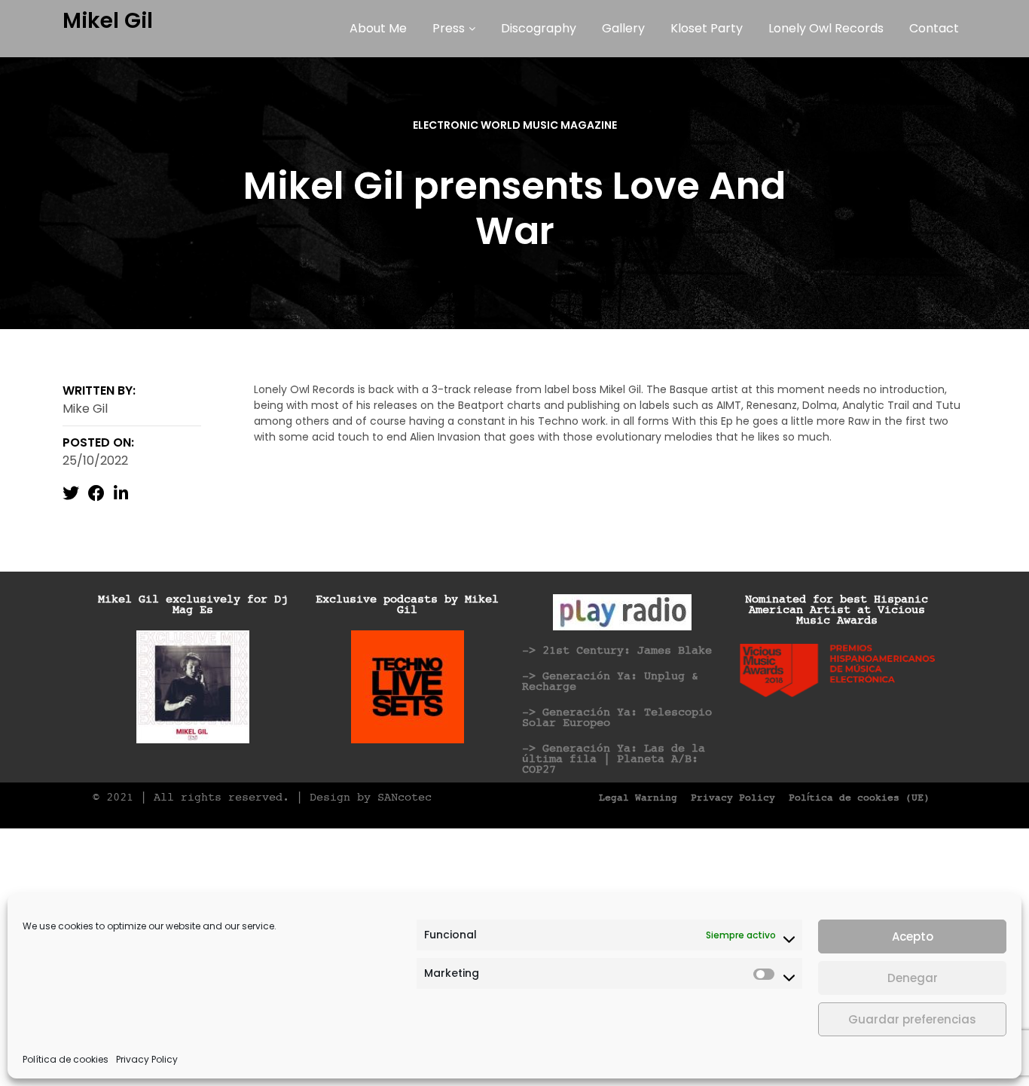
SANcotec (404, 798)
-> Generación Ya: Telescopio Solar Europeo (617, 717)
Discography (538, 28)
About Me (378, 28)
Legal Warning (638, 798)
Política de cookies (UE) (859, 798)
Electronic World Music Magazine (515, 125)
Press (448, 28)
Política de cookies (65, 1059)
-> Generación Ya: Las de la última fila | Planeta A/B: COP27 (613, 759)
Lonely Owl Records (826, 28)
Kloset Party (706, 28)
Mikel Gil (108, 20)
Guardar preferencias (912, 1019)
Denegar (912, 978)
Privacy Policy (147, 1059)
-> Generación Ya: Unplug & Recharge (610, 681)
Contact (934, 28)
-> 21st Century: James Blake (617, 651)
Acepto (912, 936)
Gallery (623, 28)
